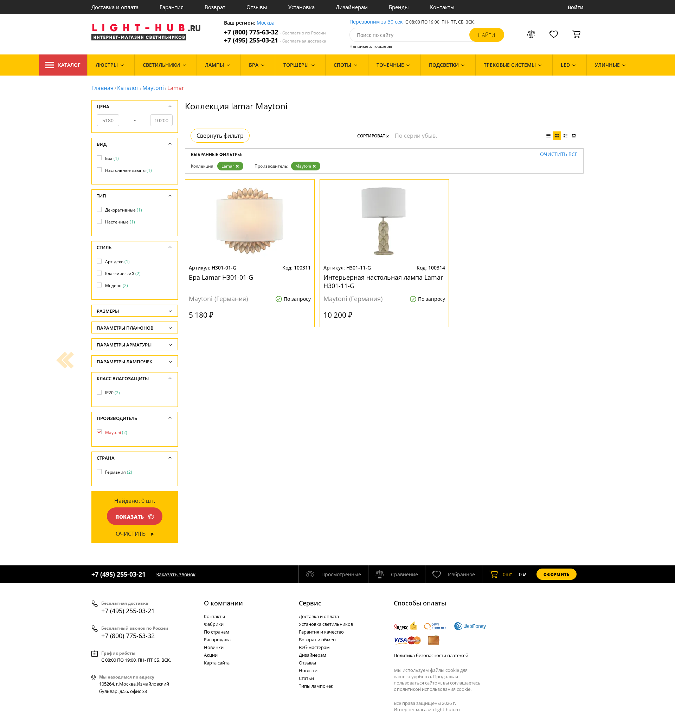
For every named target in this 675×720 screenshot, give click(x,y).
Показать (129, 516)
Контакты (442, 7)
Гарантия (172, 7)
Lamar (227, 166)
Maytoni (153, 88)
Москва (266, 23)
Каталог (69, 64)
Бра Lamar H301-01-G (221, 277)
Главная (102, 88)
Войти (576, 7)
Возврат (215, 7)
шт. (508, 574)
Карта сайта (217, 663)
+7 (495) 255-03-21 (275, 40)
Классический (123, 274)
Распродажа (217, 639)
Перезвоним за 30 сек (376, 22)
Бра (112, 158)
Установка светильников (326, 624)
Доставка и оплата (115, 7)
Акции (211, 655)
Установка (301, 7)
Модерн (116, 285)
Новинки (214, 647)
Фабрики (214, 624)
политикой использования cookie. (434, 689)
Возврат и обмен (317, 639)
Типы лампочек (316, 686)
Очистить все (559, 154)
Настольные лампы (128, 170)
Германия (118, 472)
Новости (308, 670)
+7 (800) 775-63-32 (275, 32)
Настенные (120, 222)
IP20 (112, 393)
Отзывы (256, 7)
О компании (223, 603)
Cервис (310, 603)
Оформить (557, 574)
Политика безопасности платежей (431, 655)
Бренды (399, 7)
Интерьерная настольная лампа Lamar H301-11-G (383, 281)
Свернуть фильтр (220, 136)
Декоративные (123, 210)
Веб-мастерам (314, 647)
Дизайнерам (352, 7)
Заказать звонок (175, 574)
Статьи (306, 678)
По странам (216, 632)
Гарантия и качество (321, 632)
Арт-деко (117, 262)
